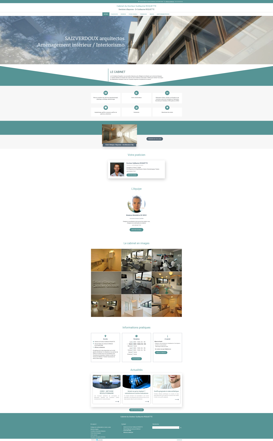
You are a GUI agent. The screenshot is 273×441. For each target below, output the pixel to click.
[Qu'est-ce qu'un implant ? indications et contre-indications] (136, 382)
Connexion (179, 439)
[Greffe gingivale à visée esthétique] (166, 382)
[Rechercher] (180, 427)
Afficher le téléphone (170, 1)
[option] (136, 40)
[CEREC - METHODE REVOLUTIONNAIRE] (107, 382)
